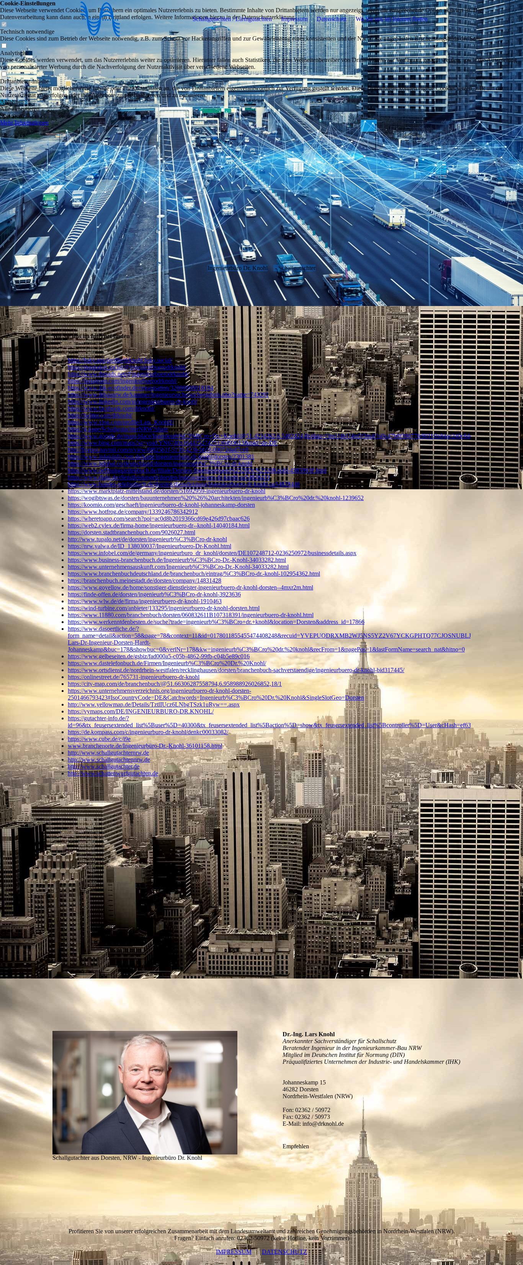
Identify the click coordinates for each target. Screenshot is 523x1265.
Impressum (294, 19)
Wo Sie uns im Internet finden (392, 19)
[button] (261, 102)
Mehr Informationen (24, 122)
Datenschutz (331, 19)
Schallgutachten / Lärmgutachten (232, 19)
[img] (100, 19)
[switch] (4, 46)
